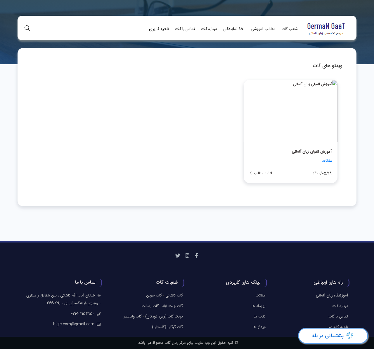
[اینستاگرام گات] (187, 256)
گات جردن (154, 295)
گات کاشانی (174, 295)
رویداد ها (259, 306)
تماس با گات (185, 29)
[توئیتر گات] (177, 256)
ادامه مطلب (263, 173)
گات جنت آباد (172, 306)
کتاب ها (260, 316)
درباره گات (209, 29)
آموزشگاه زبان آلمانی (332, 295)
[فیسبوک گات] (196, 256)
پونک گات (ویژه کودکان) (164, 316)
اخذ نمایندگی (234, 29)
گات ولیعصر (133, 316)
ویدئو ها (259, 327)
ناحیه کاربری (159, 29)
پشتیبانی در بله (328, 335)
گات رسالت (150, 306)
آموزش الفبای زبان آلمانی (312, 152)
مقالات (326, 161)
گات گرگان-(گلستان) (167, 327)
